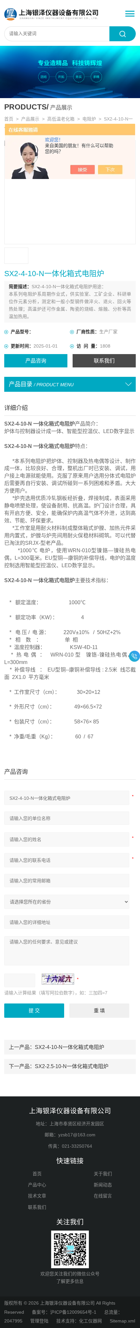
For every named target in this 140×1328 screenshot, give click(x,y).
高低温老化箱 (61, 119)
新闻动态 (103, 1184)
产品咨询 (35, 361)
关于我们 (103, 1173)
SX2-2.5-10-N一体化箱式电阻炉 (71, 1066)
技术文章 (37, 1196)
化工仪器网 (90, 1321)
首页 (8, 119)
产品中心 (37, 1184)
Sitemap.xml (122, 1321)
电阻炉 (89, 119)
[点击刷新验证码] (58, 979)
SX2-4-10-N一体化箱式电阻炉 (69, 1047)
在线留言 (103, 1196)
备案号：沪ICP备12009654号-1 (64, 1312)
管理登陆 (39, 1321)
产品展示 (30, 119)
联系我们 (104, 361)
